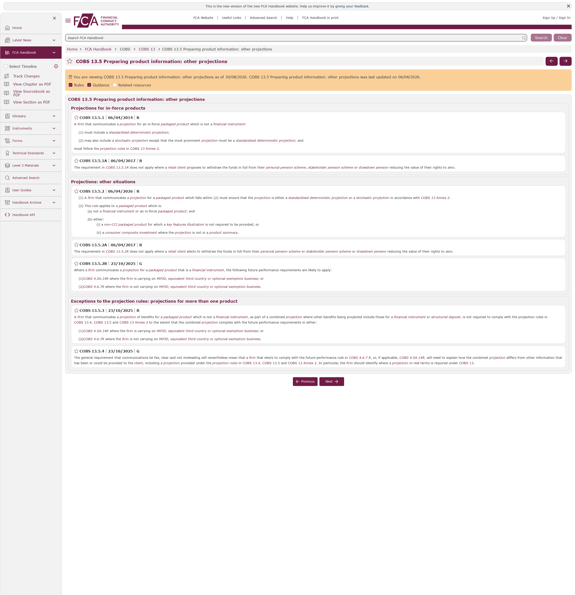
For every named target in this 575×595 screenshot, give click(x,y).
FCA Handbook (98, 49)
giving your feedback (351, 6)
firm (80, 124)
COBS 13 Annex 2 (144, 148)
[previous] (552, 61)
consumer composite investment (131, 232)
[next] (566, 61)
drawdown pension (373, 167)
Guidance (101, 85)
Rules (79, 85)
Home (72, 49)
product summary (223, 232)
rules (121, 148)
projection (128, 124)
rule (95, 205)
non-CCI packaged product (125, 224)
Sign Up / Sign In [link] (557, 18)
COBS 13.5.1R (117, 167)
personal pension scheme (286, 167)
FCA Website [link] (203, 18)
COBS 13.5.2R (117, 251)
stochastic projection (131, 140)
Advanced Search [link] (263, 18)
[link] (96, 21)
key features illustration (185, 224)
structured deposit (445, 317)
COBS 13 (146, 49)
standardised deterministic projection (138, 132)
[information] (56, 66)
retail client (177, 167)
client (138, 363)
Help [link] (289, 18)
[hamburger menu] (68, 21)
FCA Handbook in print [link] (320, 18)
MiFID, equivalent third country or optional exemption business (207, 278)
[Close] (568, 6)
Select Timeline (23, 66)
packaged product (175, 124)
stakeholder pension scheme (330, 167)
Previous (307, 381)
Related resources (134, 85)
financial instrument (229, 124)
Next (329, 381)
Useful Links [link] (231, 18)
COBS (125, 49)
